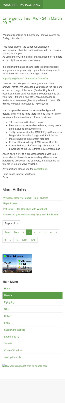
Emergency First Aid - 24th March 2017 (32, 20)
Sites (6, 309)
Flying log (9, 302)
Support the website (14, 329)
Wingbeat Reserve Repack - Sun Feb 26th (25, 197)
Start (7, 232)
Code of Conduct (13, 350)
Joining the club (12, 357)
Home (7, 288)
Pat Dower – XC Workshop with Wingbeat (25, 209)
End (33, 239)
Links (7, 322)
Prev (16, 232)
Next (24, 239)
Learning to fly (11, 336)
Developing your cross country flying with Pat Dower (30, 214)
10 (17, 239)
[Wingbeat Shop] (25, 365)
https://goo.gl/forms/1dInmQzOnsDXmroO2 (25, 78)
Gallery (8, 316)
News (7, 295)
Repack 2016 (10, 203)
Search (8, 343)
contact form (40, 169)
